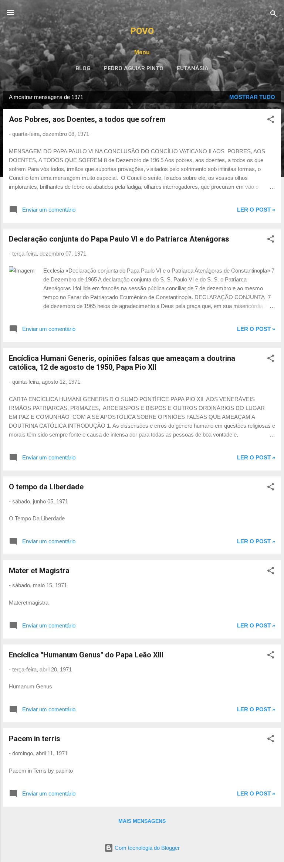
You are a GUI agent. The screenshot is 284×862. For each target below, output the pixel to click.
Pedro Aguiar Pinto (133, 68)
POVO (142, 31)
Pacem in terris (34, 738)
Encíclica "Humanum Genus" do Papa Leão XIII (86, 654)
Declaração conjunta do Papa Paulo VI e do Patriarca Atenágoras (119, 239)
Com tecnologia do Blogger (146, 848)
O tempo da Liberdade (46, 486)
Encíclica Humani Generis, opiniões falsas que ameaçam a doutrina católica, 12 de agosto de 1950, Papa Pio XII (122, 363)
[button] (270, 120)
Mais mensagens (142, 821)
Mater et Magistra (39, 570)
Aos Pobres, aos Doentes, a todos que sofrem (87, 119)
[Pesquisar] (273, 15)
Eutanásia (193, 68)
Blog (83, 68)
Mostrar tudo (252, 97)
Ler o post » (256, 209)
